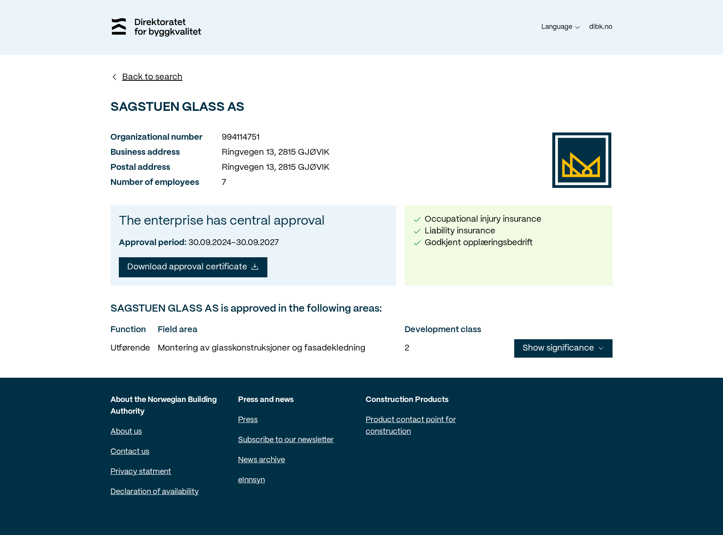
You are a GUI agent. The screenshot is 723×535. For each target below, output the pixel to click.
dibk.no (601, 27)
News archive (261, 460)
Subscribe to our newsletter (286, 440)
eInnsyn (251, 480)
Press (248, 420)
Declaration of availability (154, 492)
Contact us (129, 452)
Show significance (558, 348)
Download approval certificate (187, 267)
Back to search (152, 77)
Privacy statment (140, 472)
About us (126, 431)
